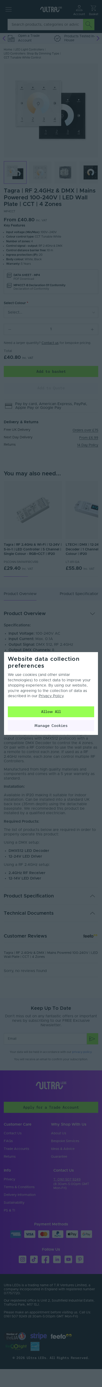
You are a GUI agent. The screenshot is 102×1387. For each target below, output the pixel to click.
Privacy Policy (51, 696)
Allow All (51, 711)
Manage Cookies (51, 725)
